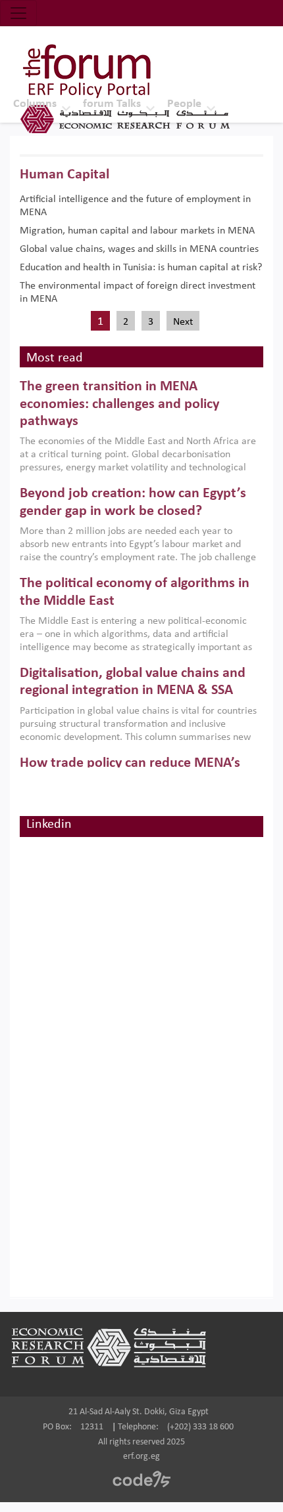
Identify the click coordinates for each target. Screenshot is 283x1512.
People (184, 104)
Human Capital (64, 174)
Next (183, 322)
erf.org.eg (141, 1456)
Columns (35, 104)
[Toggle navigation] (18, 13)
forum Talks (112, 104)
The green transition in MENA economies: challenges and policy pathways (119, 404)
